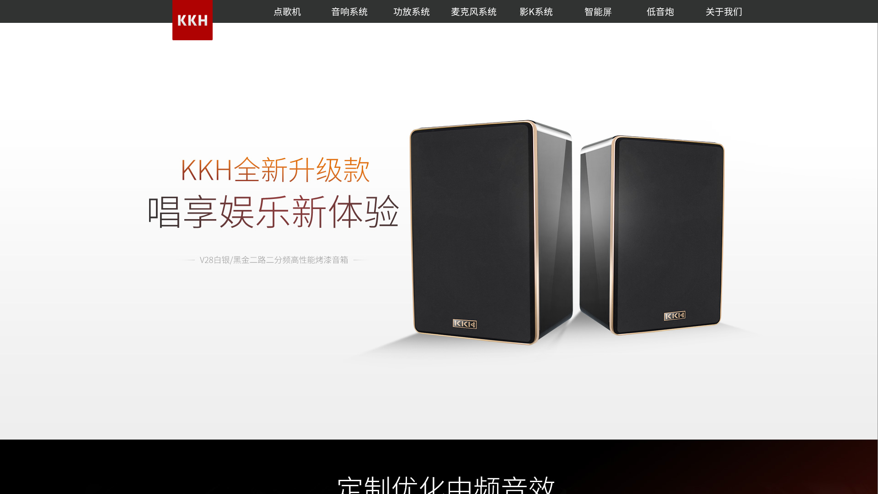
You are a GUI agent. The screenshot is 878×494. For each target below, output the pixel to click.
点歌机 (287, 11)
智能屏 (598, 11)
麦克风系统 (474, 11)
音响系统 (349, 11)
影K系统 (536, 11)
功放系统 (411, 11)
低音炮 (660, 11)
